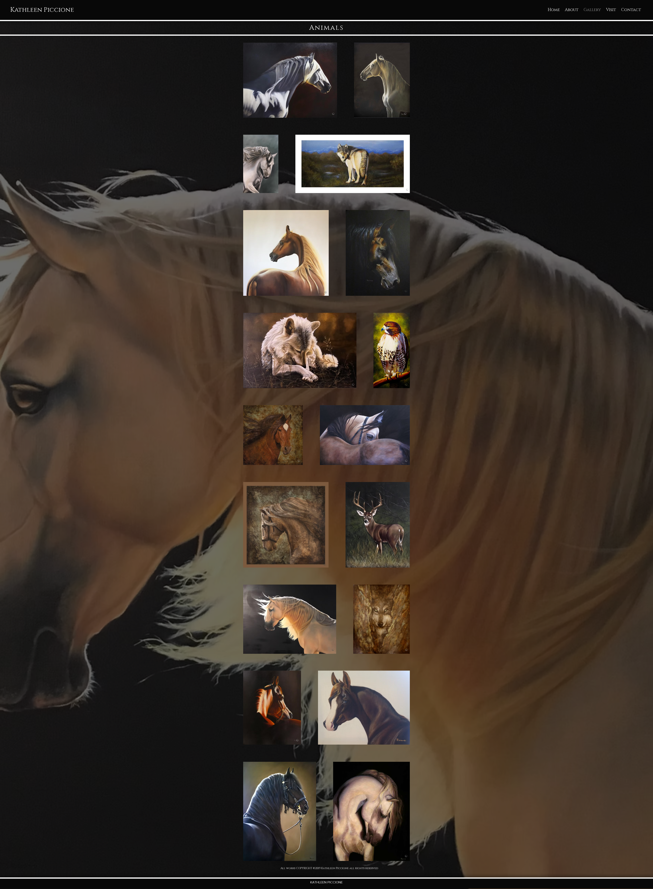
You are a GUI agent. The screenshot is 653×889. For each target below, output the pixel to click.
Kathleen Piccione (42, 10)
